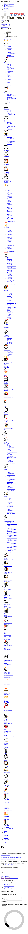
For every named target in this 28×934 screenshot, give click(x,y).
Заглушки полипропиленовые (12, 545)
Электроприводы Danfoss (8, 390)
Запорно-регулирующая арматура (8, 181)
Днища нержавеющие (10, 128)
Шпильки (6, 785)
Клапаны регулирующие (11, 279)
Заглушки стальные (9, 143)
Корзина (3, 20)
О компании (7, 5)
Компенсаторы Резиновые (8, 580)
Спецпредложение (9, 828)
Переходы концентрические (11, 95)
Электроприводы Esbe (8, 405)
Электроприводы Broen (8, 421)
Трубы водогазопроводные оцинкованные (12, 478)
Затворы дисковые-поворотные (10, 297)
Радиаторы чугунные (6, 826)
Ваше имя (4, 898)
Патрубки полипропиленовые (12, 548)
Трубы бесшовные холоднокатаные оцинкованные (11, 482)
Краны (5, 189)
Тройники (6, 109)
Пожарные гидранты (6, 328)
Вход (5, 11)
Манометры (7, 350)
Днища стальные (9, 123)
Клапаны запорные (9, 262)
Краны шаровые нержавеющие (10, 204)
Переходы (6, 92)
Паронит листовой (6, 701)
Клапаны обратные (9, 259)
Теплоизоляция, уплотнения (8, 623)
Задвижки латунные (9, 232)
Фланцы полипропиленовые (12, 537)
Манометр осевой (9, 354)
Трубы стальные (6, 442)
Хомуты (6, 779)
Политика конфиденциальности (12, 888)
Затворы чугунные (9, 317)
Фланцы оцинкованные (11, 53)
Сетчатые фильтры (9, 338)
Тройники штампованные (11, 113)
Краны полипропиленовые (12, 542)
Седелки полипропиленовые (12, 540)
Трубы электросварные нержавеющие (11, 501)
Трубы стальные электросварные (11, 446)
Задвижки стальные (9, 235)
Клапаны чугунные (9, 273)
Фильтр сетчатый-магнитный (10, 342)
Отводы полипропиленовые (12, 526)
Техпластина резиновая (7, 694)
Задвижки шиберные (9, 240)
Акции (5, 831)
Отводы (6, 62)
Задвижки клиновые (9, 238)
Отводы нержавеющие (10, 70)
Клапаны (6, 257)
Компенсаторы (8, 566)
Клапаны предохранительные (12, 268)
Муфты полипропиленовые (12, 523)
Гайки (5, 760)
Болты (5, 753)
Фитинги (6, 150)
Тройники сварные (9, 111)
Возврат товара (9, 864)
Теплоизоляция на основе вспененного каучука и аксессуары (8, 649)
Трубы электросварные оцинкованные (11, 474)
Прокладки (7, 772)
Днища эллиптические (11, 125)
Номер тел (4, 899)
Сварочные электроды (7, 792)
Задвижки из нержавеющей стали (10, 245)
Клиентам (6, 8)
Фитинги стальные (6, 157)
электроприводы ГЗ (8, 397)
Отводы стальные (9, 64)
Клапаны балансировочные (11, 265)
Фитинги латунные (6, 172)
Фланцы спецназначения (11, 55)
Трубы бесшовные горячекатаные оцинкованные (11, 488)
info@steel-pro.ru (5, 876)
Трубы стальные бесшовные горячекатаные (11, 461)
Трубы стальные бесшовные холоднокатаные (11, 455)
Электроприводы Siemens (8, 413)
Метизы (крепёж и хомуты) (6, 745)
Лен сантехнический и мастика (8, 711)
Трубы (5, 435)
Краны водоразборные (11, 220)
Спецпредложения (9, 4)
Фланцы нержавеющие (10, 50)
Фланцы (6, 45)
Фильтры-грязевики (6, 336)
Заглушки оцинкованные (11, 140)
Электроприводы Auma (8, 374)
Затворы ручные (9, 314)
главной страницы (5, 855)
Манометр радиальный (10, 352)
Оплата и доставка (9, 6)
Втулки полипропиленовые (12, 534)
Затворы (6, 290)
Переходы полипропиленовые (12, 531)
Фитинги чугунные (6, 165)
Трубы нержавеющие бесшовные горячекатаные (11, 511)
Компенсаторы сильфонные (8, 573)
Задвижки (6, 227)
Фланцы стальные (9, 47)
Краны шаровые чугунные (9, 200)
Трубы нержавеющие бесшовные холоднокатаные (11, 505)
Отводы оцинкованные (11, 67)
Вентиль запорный (6, 325)
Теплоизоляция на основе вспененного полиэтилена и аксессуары (8, 635)
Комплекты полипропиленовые (12, 551)
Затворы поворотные (10, 312)
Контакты (6, 9)
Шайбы (6, 766)
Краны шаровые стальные (9, 196)
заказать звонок (5, 27)
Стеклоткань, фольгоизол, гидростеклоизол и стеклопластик (8, 674)
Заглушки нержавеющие (10, 137)
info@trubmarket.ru (5, 24)
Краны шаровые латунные (9, 192)
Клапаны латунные (9, 270)
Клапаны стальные (9, 276)
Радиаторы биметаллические (8, 809)
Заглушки (6, 135)
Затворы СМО (9, 309)
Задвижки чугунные (9, 229)
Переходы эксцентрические (11, 97)
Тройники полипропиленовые (12, 528)
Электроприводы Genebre (8, 382)
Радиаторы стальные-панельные (6, 818)
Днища (5, 121)
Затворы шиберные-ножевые (10, 293)
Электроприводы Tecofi (8, 428)
